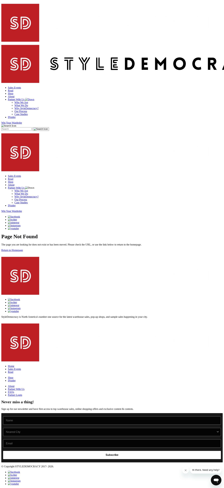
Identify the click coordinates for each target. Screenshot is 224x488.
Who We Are (21, 102)
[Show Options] (217, 432)
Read (10, 90)
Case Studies (21, 114)
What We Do (21, 105)
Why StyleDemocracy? (26, 108)
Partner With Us (16, 99)
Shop (10, 93)
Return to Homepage (12, 250)
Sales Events (14, 87)
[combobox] (111, 432)
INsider (12, 117)
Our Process (20, 111)
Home (11, 366)
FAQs (11, 392)
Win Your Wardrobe (11, 122)
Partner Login (15, 395)
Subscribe (112, 455)
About (11, 96)
